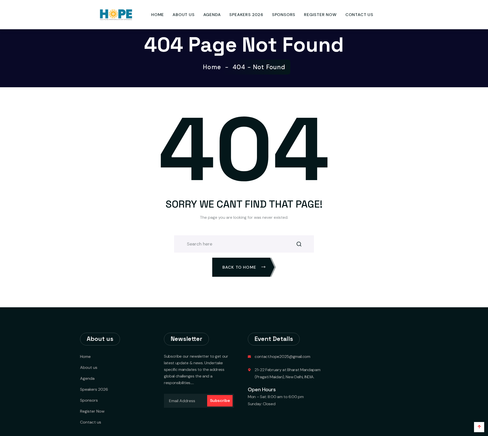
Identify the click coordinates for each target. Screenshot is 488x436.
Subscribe (220, 400)
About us (183, 14)
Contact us (359, 14)
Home (157, 14)
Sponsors (283, 14)
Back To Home (240, 267)
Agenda (212, 14)
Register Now (320, 14)
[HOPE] (115, 14)
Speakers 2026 (246, 14)
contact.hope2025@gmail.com (282, 356)
